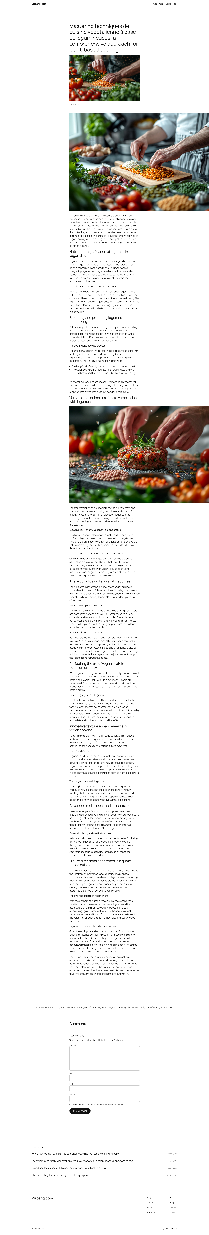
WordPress (173, 1228)
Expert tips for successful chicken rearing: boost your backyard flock (69, 1168)
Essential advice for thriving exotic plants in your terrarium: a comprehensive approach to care (82, 1161)
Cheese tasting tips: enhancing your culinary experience (62, 1175)
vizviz (78, 104)
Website (72, 1094)
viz (83, 104)
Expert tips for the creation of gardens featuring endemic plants (146, 1007)
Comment (73, 1045)
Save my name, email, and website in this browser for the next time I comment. (98, 1105)
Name (71, 1074)
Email (71, 1084)
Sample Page (171, 4)
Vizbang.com (39, 3)
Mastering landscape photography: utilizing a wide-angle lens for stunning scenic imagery (75, 1007)
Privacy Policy (158, 4)
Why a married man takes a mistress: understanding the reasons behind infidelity (76, 1153)
